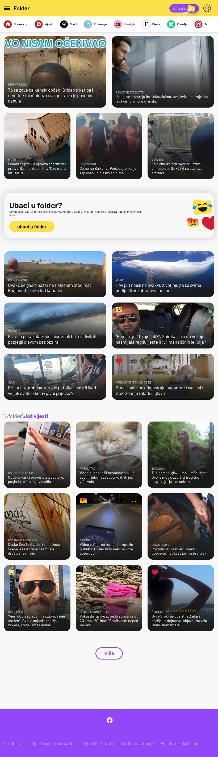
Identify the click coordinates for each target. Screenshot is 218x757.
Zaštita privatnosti (137, 743)
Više (109, 653)
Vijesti (49, 24)
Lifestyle (129, 24)
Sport (73, 24)
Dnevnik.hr (20, 24)
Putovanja (100, 24)
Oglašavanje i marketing (53, 743)
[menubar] (208, 8)
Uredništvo (14, 743)
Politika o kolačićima (179, 743)
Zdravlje (182, 24)
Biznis (156, 24)
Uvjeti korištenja (97, 743)
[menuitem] (208, 8)
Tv (205, 24)
